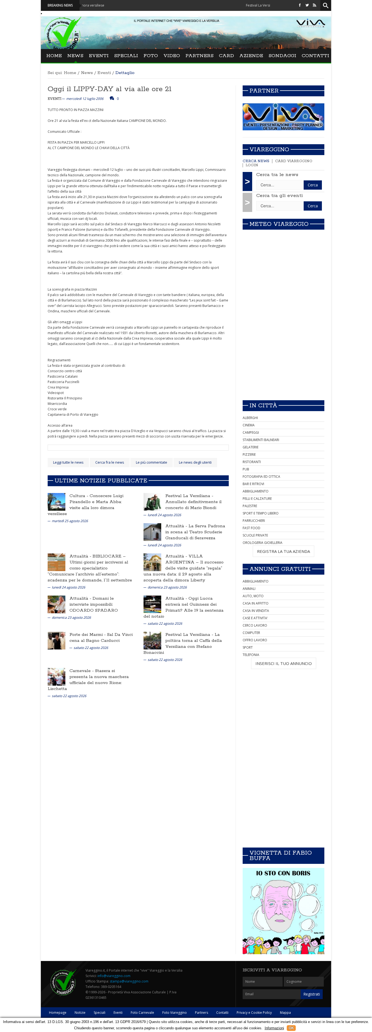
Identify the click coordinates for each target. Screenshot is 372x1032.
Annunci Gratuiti (280, 569)
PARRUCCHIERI (254, 520)
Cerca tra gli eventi (279, 196)
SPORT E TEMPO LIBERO (261, 513)
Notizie (80, 1012)
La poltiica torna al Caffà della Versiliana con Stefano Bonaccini (183, 643)
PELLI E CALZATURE (257, 498)
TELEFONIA (251, 654)
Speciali (126, 55)
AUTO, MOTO (253, 596)
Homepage (57, 1012)
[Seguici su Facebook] (299, 5)
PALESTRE (250, 506)
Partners (199, 55)
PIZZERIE (249, 454)
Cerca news (256, 161)
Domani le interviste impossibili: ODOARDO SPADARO (93, 604)
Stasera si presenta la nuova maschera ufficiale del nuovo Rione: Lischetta (88, 680)
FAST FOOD (251, 528)
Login (252, 165)
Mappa (285, 1012)
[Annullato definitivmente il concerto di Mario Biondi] (152, 501)
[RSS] (314, 5)
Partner (264, 91)
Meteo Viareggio (279, 224)
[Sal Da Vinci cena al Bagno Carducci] (56, 640)
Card (226, 55)
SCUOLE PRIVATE (255, 535)
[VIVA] (283, 116)
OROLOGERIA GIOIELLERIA (262, 542)
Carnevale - (82, 671)
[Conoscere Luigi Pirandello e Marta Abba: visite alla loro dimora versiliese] (56, 501)
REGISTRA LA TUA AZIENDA (283, 551)
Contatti (315, 55)
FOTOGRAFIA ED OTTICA (261, 476)
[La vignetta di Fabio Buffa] (283, 911)
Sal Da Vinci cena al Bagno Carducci (101, 637)
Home (54, 55)
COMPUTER (251, 632)
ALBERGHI (250, 417)
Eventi (99, 55)
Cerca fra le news (109, 462)
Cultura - (79, 496)
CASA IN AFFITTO (256, 603)
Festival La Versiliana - (189, 496)
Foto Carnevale (142, 1012)
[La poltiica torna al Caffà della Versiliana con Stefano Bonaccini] (152, 640)
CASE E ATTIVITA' (255, 618)
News (75, 55)
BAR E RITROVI (253, 484)
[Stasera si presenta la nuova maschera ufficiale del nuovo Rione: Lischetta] (56, 676)
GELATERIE (250, 447)
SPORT (248, 647)
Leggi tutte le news (68, 462)
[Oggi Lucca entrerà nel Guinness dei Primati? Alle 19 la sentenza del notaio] (152, 604)
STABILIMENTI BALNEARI (261, 440)
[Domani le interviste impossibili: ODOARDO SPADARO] (56, 604)
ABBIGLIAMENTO (256, 491)
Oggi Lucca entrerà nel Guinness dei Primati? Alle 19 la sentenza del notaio (184, 607)
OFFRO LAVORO (255, 640)
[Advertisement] (283, 358)
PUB (246, 469)
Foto (151, 55)
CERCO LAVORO (255, 625)
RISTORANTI (252, 462)
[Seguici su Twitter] (307, 5)
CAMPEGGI (251, 432)
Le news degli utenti (195, 462)
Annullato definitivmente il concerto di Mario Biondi (193, 505)
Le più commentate (151, 462)
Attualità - (176, 526)
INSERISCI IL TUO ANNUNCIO (283, 663)
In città (263, 405)
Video (171, 55)
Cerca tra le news (277, 175)
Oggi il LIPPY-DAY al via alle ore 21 (110, 89)
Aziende (251, 55)
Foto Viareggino (174, 1012)
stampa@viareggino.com (129, 981)
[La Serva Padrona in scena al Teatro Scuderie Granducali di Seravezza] (152, 531)
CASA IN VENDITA (256, 610)
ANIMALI (249, 588)
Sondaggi (282, 55)
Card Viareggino (293, 161)
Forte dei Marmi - (88, 634)
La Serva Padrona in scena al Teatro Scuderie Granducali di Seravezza (195, 532)
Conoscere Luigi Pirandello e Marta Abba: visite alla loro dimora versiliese (85, 505)
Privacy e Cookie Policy (254, 1012)
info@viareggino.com (113, 976)
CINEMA (249, 425)
